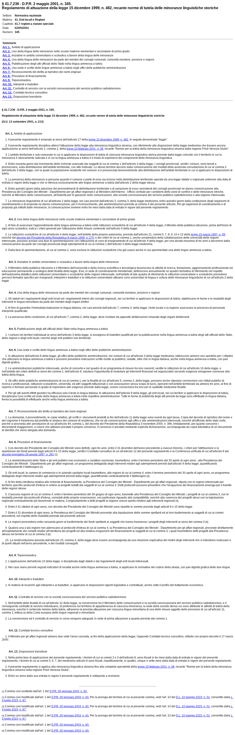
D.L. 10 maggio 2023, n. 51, (193, 697)
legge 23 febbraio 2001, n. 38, (85, 148)
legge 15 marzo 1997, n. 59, (208, 234)
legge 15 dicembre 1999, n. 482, (109, 139)
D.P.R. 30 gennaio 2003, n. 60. (68, 691)
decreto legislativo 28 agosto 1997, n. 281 (28, 454)
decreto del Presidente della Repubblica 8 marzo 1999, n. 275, (56, 237)
